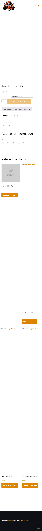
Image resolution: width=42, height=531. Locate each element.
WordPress (25, 520)
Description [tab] (8, 109)
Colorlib (11, 520)
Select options (10, 195)
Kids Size (4, 96)
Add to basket (19, 102)
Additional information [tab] (22, 109)
